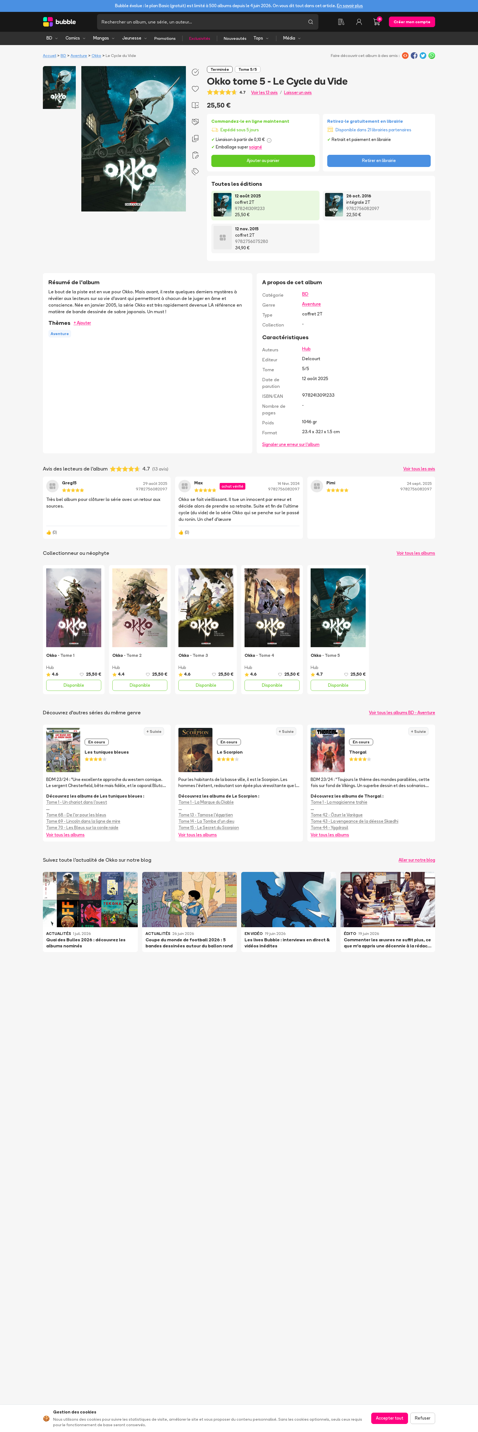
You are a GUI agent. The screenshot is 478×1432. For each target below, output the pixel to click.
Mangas (101, 38)
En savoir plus (350, 5)
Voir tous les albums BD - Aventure (402, 712)
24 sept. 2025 (419, 483)
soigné (255, 147)
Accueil (49, 55)
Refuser (422, 1418)
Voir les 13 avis (264, 92)
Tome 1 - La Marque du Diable (206, 802)
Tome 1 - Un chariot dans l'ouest (76, 802)
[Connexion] (359, 21)
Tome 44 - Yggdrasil (329, 827)
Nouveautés (235, 38)
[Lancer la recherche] (310, 22)
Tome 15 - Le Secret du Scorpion (208, 827)
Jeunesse (131, 38)
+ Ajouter (82, 322)
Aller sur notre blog (417, 860)
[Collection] (341, 21)
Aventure (79, 55)
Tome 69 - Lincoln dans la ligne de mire (83, 821)
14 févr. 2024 (289, 483)
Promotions (165, 38)
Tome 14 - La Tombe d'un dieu (206, 821)
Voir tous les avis (419, 468)
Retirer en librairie (379, 160)
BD (49, 38)
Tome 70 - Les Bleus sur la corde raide (82, 827)
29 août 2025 (155, 483)
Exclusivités (199, 38)
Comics (73, 38)
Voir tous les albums (416, 553)
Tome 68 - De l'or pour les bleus (76, 814)
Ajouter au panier (263, 160)
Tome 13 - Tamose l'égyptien (205, 814)
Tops (258, 38)
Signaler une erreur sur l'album (290, 444)
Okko (96, 55)
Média (289, 38)
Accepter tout (389, 1418)
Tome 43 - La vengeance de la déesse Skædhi (354, 821)
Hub (306, 348)
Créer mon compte (412, 21)
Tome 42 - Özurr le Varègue (337, 814)
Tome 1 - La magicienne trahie (339, 802)
